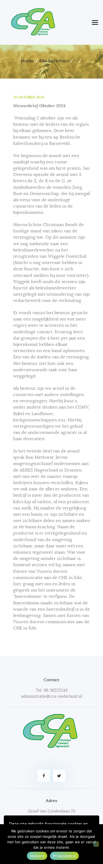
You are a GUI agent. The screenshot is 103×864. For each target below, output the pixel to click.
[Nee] (96, 844)
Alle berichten (54, 61)
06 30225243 (56, 690)
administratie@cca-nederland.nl (51, 696)
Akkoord (37, 856)
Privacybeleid (64, 856)
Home (27, 61)
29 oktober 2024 (28, 97)
